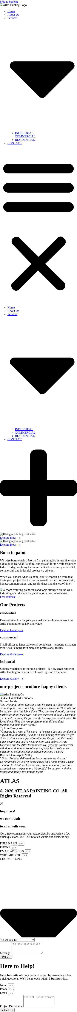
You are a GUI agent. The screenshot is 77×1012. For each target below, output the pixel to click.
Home (11, 11)
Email (4, 992)
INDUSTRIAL (24, 133)
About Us (13, 14)
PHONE (5, 847)
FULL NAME (9, 843)
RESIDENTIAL (25, 139)
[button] (38, 225)
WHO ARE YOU (11, 855)
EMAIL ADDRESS (12, 851)
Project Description (11, 1006)
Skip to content (9, 1)
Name (4, 985)
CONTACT (14, 143)
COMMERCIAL (25, 136)
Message (5, 953)
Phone (4, 989)
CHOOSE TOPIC (11, 858)
